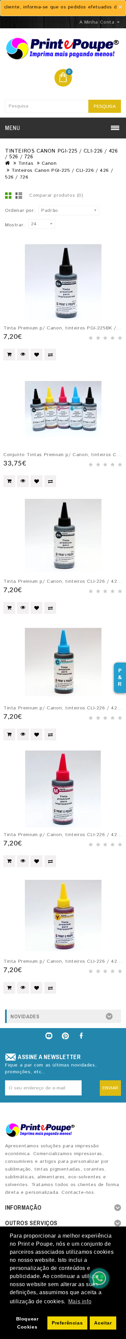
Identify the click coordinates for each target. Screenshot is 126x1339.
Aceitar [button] (103, 1323)
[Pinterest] (65, 1035)
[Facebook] (82, 1035)
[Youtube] (49, 1035)
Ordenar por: (20, 210)
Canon (49, 163)
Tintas (26, 163)
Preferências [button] (67, 1323)
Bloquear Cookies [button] (27, 1323)
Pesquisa (105, 106)
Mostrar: (15, 225)
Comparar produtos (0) (56, 195)
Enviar (110, 1088)
